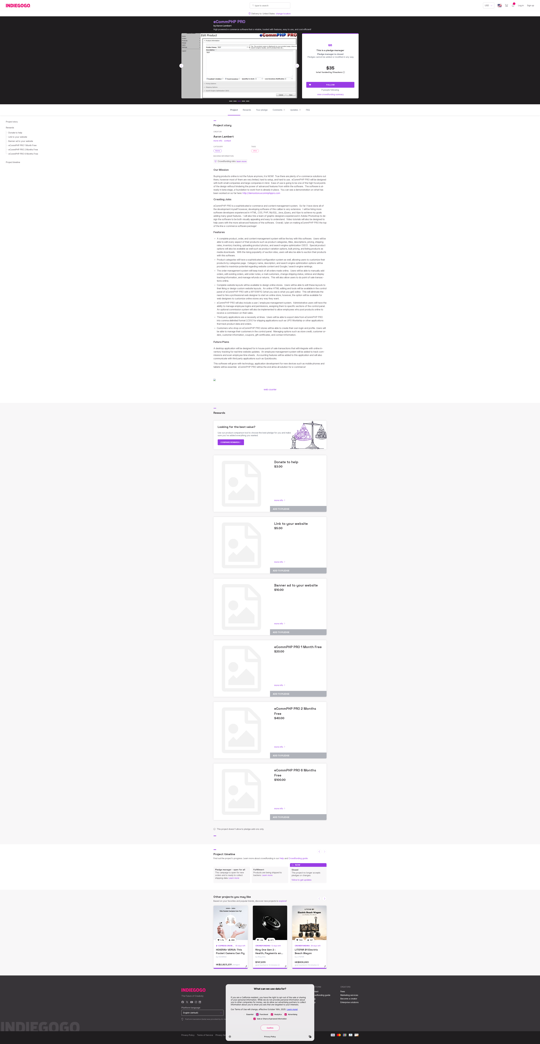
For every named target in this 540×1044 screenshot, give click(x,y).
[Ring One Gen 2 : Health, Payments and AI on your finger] (270, 923)
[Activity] (513, 5)
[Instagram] (196, 1002)
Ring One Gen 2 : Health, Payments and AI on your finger (269, 953)
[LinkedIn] (200, 1002)
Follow (330, 85)
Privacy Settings (223, 1035)
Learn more (234, 878)
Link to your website (17, 137)
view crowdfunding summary (330, 94)
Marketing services (349, 995)
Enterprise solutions (349, 1002)
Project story (12, 121)
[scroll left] (181, 66)
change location (283, 13)
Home (217, 151)
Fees (342, 991)
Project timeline (13, 162)
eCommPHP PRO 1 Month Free (22, 145)
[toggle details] (247, 967)
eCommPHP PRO (229, 21)
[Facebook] (182, 1002)
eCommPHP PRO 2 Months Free (23, 149)
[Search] (253, 5)
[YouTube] (191, 1002)
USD (487, 5)
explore (282, 901)
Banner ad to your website (20, 141)
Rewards (10, 127)
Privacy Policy (187, 1035)
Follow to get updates (301, 880)
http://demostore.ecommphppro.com (261, 193)
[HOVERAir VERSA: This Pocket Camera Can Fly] (230, 923)
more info (217, 140)
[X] (187, 1002)
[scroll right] (297, 66)
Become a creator (348, 998)
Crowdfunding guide (298, 858)
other (255, 151)
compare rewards (230, 442)
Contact (314, 991)
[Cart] (506, 5)
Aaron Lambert (223, 25)
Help (282, 858)
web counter (270, 389)
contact (227, 140)
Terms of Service (205, 1035)
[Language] (499, 5)
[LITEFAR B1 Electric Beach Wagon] (309, 923)
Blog (313, 998)
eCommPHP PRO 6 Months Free (23, 154)
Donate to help (15, 132)
